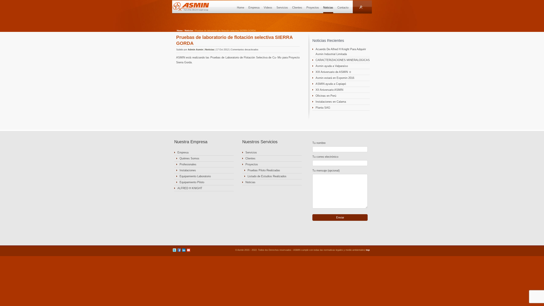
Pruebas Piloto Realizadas (264, 170)
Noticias (328, 7)
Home (240, 7)
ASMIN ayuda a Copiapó (331, 83)
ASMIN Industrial (195, 6)
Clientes (297, 7)
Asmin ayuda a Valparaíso (332, 66)
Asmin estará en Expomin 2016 (335, 77)
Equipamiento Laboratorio (195, 176)
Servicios (282, 7)
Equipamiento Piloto (192, 182)
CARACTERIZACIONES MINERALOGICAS (343, 60)
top (368, 250)
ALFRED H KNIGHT (189, 188)
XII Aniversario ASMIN (329, 89)
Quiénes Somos (189, 158)
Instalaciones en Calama (331, 101)
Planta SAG (323, 107)
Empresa (253, 7)
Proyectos (312, 7)
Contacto (342, 7)
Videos (268, 7)
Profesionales (188, 164)
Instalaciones (188, 170)
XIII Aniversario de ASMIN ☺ (333, 72)
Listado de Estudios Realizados (267, 176)
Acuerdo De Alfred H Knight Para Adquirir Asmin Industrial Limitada (341, 52)
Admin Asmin (195, 49)
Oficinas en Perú (326, 95)
